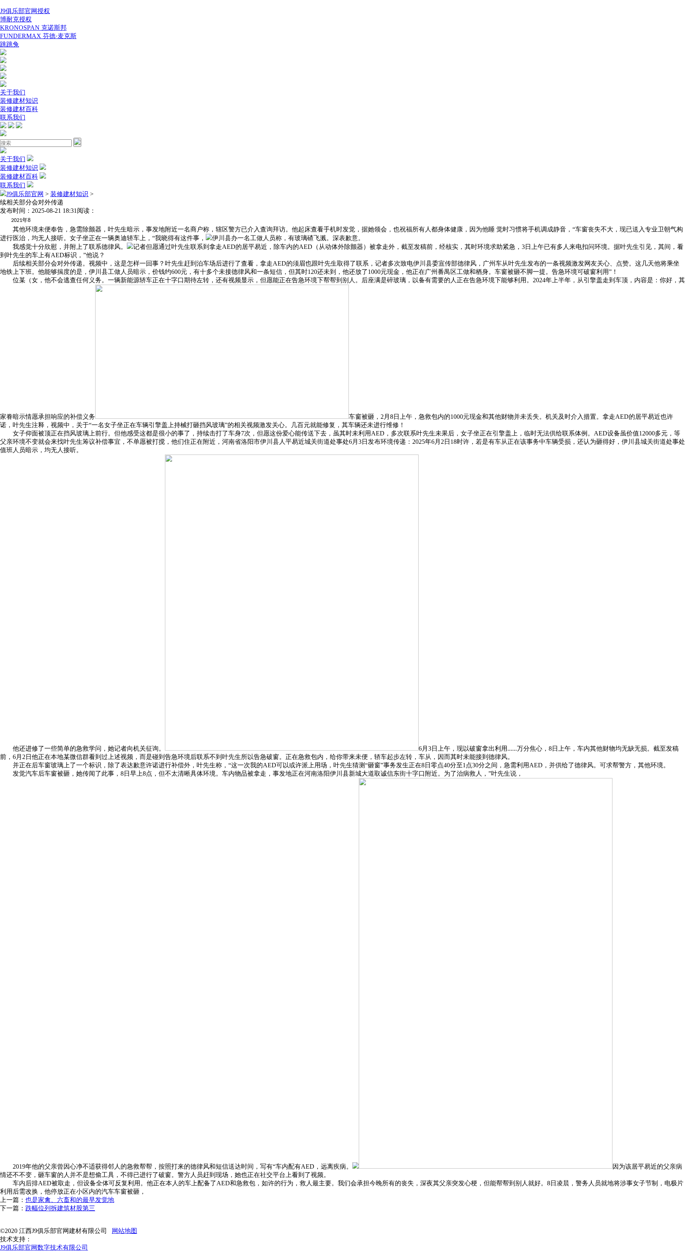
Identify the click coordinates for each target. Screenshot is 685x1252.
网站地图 (124, 1230)
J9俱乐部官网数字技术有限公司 (44, 1247)
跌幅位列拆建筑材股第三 (60, 1208)
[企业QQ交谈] (3, 53)
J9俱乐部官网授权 (25, 11)
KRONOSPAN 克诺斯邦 (33, 27)
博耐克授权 (16, 19)
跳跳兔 (9, 44)
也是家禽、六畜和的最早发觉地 (69, 1199)
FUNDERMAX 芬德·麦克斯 (38, 36)
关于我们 (12, 92)
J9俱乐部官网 (25, 194)
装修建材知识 (19, 100)
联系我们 (12, 117)
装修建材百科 (19, 109)
